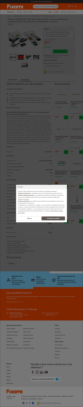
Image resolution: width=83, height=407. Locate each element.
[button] (53, 218)
